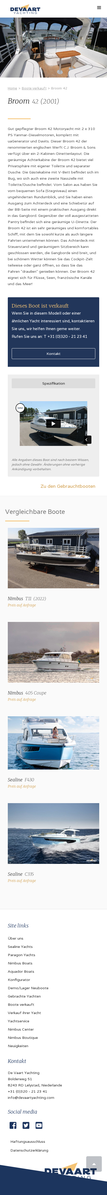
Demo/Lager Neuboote (28, 988)
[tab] (53, 383)
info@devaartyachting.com (31, 1097)
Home (12, 88)
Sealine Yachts (20, 946)
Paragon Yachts (21, 955)
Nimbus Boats (20, 963)
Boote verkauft (34, 88)
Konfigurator (19, 979)
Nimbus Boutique (23, 1037)
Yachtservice (18, 1021)
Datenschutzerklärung (29, 1150)
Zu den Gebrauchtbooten (68, 486)
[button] (99, 8)
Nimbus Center (21, 1029)
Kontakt (53, 353)
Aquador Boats (21, 971)
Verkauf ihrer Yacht (24, 1012)
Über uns (15, 938)
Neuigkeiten (18, 1046)
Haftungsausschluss (27, 1141)
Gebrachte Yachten (24, 996)
